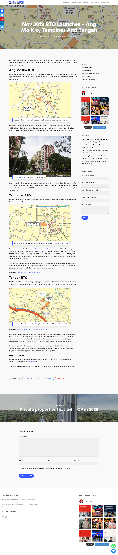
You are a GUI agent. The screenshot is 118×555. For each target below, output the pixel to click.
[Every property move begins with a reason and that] (85, 110)
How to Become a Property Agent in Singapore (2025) (92, 146)
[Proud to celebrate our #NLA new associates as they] (95, 120)
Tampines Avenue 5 (41, 249)
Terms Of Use (5, 520)
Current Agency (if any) (88, 197)
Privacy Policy (5, 517)
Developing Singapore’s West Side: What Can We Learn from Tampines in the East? (95, 157)
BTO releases (31, 361)
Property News (59, 19)
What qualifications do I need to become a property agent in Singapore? (94, 141)
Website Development (88, 79)
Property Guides (86, 67)
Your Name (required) (88, 175)
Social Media (85, 76)
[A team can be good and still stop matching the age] (85, 120)
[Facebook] (2, 11)
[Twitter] (2, 15)
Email (48, 460)
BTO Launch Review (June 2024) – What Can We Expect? (94, 152)
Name (21, 460)
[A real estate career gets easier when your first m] (104, 101)
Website (76, 460)
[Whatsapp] (113, 546)
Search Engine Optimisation (90, 73)
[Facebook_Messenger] (113, 551)
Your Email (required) (88, 183)
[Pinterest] (2, 19)
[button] (108, 2)
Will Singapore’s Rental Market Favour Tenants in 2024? (93, 163)
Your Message (86, 204)
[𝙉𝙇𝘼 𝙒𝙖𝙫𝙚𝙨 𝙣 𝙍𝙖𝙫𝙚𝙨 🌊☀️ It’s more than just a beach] (95, 101)
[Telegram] (2, 27)
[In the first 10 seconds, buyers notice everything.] (104, 110)
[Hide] (0, 30)
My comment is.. (24, 436)
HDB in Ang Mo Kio (20, 177)
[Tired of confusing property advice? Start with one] (85, 101)
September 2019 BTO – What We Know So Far (31, 329)
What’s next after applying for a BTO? (28, 272)
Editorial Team (45, 36)
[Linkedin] (2, 23)
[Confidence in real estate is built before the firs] (104, 120)
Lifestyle (84, 64)
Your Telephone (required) (89, 190)
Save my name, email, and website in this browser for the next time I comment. (45, 468)
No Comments (72, 36)
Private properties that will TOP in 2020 (59, 408)
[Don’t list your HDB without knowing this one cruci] (95, 110)
